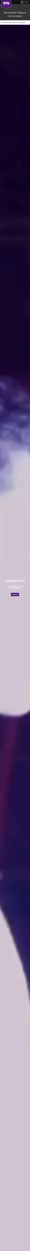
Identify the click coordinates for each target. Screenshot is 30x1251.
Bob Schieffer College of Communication (14, 22)
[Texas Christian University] (6, 4)
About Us (15, 594)
